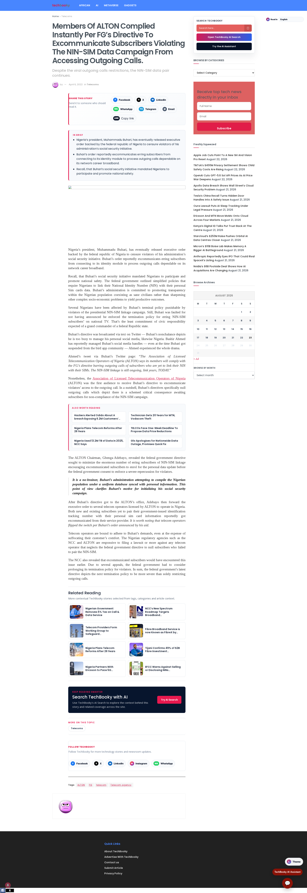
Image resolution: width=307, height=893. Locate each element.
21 (233, 337)
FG (90, 784)
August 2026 (224, 295)
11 (207, 329)
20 (224, 337)
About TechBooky (115, 851)
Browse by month (204, 367)
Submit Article (113, 868)
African (84, 5)
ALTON (81, 784)
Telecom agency (121, 784)
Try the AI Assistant (224, 46)
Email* (224, 116)
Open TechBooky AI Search (224, 37)
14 (232, 329)
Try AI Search (169, 700)
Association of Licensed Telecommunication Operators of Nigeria (139, 378)
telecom (101, 784)
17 (198, 337)
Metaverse (111, 5)
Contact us (111, 862)
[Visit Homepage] (61, 5)
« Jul (196, 359)
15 (241, 329)
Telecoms (66, 16)
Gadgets (130, 5)
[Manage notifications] (8, 885)
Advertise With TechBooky (121, 857)
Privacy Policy (113, 873)
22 (241, 337)
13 (224, 329)
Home (55, 16)
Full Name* (224, 106)
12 (215, 329)
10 (198, 329)
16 (250, 329)
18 (207, 337)
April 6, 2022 (76, 84)
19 (215, 337)
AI (97, 5)
